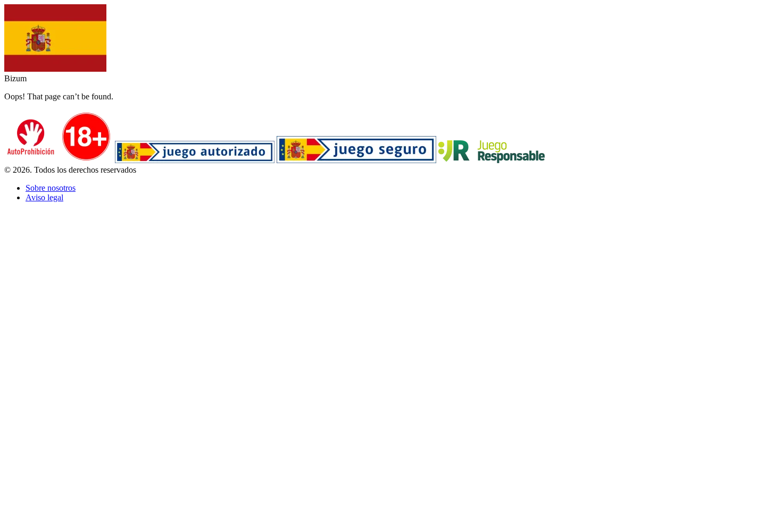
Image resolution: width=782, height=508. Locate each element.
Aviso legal (44, 197)
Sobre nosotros (51, 187)
